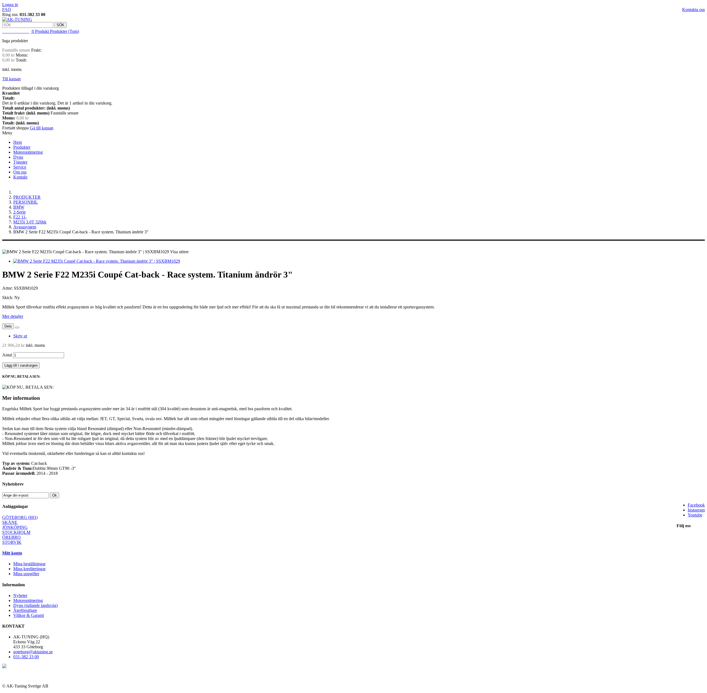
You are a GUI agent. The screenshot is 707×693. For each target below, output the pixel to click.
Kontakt (20, 177)
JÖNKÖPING (15, 527)
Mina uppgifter (26, 573)
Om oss (20, 172)
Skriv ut (20, 336)
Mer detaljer (12, 316)
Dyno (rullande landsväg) (35, 605)
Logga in (10, 4)
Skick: (8, 297)
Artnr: (8, 288)
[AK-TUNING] (17, 19)
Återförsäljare (25, 610)
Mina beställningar (29, 563)
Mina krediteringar (29, 568)
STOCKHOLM (16, 532)
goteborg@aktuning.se (33, 651)
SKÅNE (9, 522)
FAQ (6, 9)
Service (19, 167)
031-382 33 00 (26, 656)
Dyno (18, 157)
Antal (7, 355)
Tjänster (20, 162)
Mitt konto (12, 553)
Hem (17, 142)
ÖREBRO (11, 537)
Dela (8, 326)
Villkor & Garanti (28, 615)
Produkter (21, 147)
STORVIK (12, 542)
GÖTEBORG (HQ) (20, 517)
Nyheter (20, 595)
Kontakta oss (693, 9)
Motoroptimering (28, 152)
